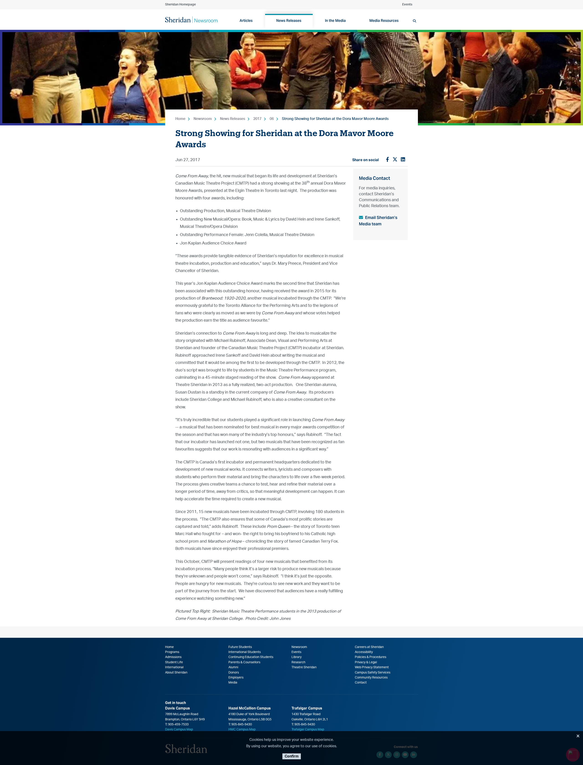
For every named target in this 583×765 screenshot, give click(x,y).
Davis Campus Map (179, 729)
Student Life (174, 662)
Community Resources (371, 677)
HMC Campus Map (242, 729)
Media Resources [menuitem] (384, 20)
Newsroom (203, 119)
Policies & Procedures (370, 657)
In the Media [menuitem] (335, 20)
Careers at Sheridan (369, 647)
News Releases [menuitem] (288, 20)
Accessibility (364, 652)
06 (272, 119)
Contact (361, 682)
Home (180, 119)
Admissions (173, 657)
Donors (233, 672)
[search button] (414, 21)
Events (407, 4)
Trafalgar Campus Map (308, 729)
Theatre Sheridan (304, 667)
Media (232, 682)
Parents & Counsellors (244, 662)
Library (297, 657)
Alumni (233, 667)
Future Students (240, 647)
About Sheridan (176, 672)
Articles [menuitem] (246, 20)
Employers (235, 677)
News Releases (232, 119)
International (174, 667)
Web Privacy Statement (372, 667)
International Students (244, 652)
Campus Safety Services (372, 672)
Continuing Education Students (250, 657)
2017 (257, 119)
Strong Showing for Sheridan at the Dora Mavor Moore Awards (335, 119)
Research (298, 662)
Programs (172, 652)
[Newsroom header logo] (191, 19)
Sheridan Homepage (180, 4)
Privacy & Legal (366, 662)
